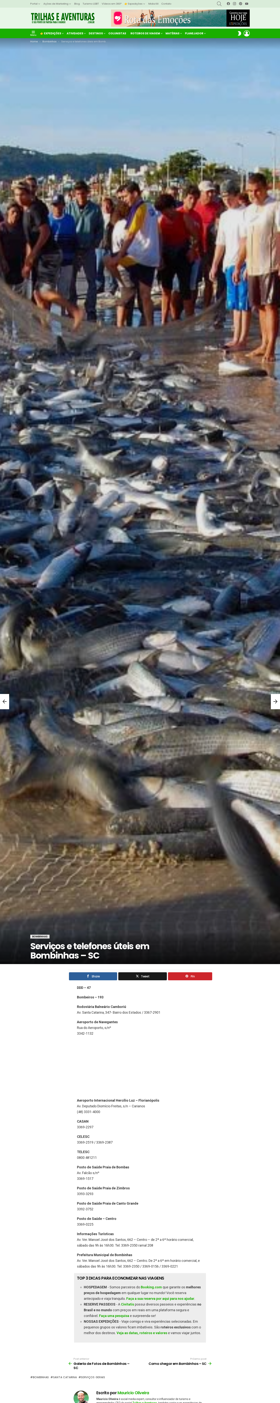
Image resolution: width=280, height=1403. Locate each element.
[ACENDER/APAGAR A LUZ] (239, 33)
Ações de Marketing (55, 4)
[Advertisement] (140, 1067)
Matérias (172, 33)
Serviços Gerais (93, 1377)
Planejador (194, 33)
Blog (77, 4)
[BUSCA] (219, 4)
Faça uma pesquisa (114, 1316)
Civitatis (127, 1304)
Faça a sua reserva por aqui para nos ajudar (160, 1299)
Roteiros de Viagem (145, 33)
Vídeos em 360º (112, 4)
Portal (34, 4)
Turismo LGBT (91, 4)
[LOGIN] (247, 33)
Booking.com (151, 1287)
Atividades (75, 33)
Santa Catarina (65, 1377)
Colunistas (117, 33)
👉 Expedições (133, 4)
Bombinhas (41, 1377)
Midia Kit (153, 4)
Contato (166, 4)
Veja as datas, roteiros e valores (142, 1333)
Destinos (96, 33)
